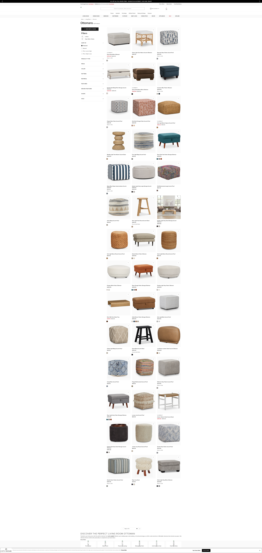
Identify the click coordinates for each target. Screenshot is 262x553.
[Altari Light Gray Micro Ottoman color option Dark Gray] (157, 486)
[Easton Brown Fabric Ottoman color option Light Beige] (134, 258)
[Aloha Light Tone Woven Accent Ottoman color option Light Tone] (132, 57)
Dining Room (96, 16)
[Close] (259, 550)
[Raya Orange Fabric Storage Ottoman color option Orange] (136, 290)
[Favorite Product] (128, 30)
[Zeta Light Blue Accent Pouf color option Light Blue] (157, 321)
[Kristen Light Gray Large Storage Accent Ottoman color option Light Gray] (134, 191)
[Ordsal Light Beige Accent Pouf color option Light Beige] (107, 353)
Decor (153, 16)
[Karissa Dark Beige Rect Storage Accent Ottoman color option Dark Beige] (107, 93)
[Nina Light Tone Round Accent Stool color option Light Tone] (132, 226)
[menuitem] (86, 16)
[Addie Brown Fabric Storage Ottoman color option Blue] (134, 321)
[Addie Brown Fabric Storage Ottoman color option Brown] (136, 321)
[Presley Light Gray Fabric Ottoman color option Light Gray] (157, 290)
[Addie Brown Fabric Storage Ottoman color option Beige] (132, 321)
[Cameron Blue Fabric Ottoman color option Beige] (157, 93)
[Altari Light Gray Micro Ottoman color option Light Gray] (159, 486)
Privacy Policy (124, 550)
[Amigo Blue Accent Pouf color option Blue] (107, 386)
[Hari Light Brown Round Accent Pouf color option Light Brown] (107, 258)
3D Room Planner (132, 13)
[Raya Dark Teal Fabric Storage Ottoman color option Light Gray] (159, 159)
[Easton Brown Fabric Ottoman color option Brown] (132, 258)
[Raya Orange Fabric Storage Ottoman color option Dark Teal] (132, 290)
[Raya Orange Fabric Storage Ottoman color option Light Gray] (134, 290)
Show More (83, 539)
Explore (177, 16)
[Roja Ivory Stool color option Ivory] (134, 484)
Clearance (150, 13)
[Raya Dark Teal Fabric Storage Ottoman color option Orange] (161, 159)
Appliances (162, 16)
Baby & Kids (134, 16)
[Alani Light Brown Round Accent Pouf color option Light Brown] (157, 258)
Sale (170, 16)
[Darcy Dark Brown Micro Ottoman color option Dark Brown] (132, 94)
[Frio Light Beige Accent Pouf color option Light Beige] (132, 159)
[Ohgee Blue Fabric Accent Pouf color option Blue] (107, 127)
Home (82, 19)
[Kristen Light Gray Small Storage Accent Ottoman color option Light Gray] (159, 226)
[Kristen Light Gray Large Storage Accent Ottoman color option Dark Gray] (132, 191)
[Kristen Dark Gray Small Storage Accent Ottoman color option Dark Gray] (107, 452)
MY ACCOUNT (155, 8)
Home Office (144, 16)
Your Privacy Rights (196, 550)
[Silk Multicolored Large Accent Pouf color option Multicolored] (157, 190)
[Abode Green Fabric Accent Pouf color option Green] (107, 486)
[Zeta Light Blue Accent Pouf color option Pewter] (159, 321)
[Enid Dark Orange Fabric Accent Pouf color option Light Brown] (134, 125)
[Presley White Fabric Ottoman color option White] (109, 290)
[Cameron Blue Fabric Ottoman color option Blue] (159, 93)
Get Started (91, 4)
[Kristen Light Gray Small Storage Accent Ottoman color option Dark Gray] (157, 226)
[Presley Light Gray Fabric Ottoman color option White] (159, 290)
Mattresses (115, 16)
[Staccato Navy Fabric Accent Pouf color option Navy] (157, 58)
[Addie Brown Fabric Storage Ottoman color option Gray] (138, 321)
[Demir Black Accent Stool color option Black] (132, 354)
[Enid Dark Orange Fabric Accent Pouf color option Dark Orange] (132, 125)
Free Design (124, 13)
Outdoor (124, 16)
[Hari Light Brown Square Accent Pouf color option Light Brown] (157, 127)
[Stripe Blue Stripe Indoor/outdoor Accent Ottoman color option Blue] (107, 193)
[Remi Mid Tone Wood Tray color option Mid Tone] (107, 321)
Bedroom (106, 16)
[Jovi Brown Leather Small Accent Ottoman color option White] (159, 353)
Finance (112, 13)
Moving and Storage (141, 13)
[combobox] (131, 528)
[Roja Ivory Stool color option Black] (132, 484)
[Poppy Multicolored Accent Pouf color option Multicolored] (132, 386)
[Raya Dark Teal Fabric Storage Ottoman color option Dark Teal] (157, 159)
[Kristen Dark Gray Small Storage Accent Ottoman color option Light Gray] (109, 452)
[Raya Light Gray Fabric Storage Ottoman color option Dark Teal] (107, 419)
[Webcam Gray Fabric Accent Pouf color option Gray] (157, 388)
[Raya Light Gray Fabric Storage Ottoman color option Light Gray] (109, 419)
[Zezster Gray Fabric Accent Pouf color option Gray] (157, 452)
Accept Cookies (206, 550)
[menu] (131, 16)
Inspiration (118, 13)
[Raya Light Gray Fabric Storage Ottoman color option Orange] (111, 419)
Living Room (86, 16)
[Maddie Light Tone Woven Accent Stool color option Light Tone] (107, 159)
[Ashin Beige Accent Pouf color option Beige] (107, 225)
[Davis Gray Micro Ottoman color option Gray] (107, 60)
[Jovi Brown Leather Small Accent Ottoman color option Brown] (157, 353)
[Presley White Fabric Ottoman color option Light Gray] (107, 290)
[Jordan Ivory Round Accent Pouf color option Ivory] (132, 451)
